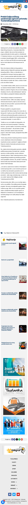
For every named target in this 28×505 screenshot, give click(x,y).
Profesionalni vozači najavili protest (8, 244)
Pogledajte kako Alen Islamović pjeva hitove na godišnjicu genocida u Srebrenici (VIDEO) (8, 328)
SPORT (14, 469)
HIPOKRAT (13, 488)
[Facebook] (24, 1)
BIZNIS (13, 482)
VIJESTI (14, 462)
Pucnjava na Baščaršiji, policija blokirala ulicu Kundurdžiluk (9, 293)
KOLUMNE (14, 472)
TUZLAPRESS (14, 459)
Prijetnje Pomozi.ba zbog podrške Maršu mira (8, 343)
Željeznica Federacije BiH (12, 233)
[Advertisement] (14, 216)
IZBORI (14, 465)
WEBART (13, 485)
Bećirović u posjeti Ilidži (7, 260)
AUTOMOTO (14, 478)
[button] (2, 1)
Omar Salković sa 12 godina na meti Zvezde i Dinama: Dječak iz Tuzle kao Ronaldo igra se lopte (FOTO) (9, 278)
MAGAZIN (14, 475)
